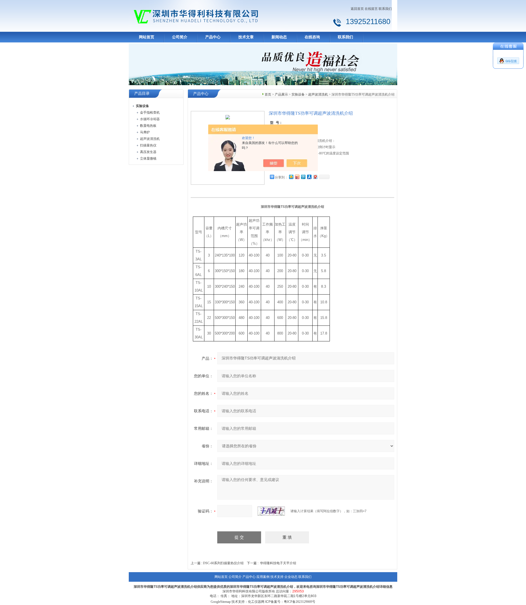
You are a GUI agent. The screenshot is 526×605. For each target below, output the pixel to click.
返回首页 (357, 9)
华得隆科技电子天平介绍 (278, 563)
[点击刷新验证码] (271, 511)
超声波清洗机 (318, 94)
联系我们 (385, 9)
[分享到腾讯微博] (303, 176)
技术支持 (277, 577)
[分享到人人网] (309, 176)
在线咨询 (312, 37)
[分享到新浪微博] (297, 176)
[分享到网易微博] (315, 176)
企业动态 (291, 577)
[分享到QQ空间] (291, 176)
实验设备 (298, 94)
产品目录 (142, 93)
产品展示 (281, 94)
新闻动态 (279, 37)
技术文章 (246, 37)
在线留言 (371, 9)
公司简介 (179, 37)
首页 (268, 94)
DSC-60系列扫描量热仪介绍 (223, 563)
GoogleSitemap (221, 602)
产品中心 (213, 37)
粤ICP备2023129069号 (299, 602)
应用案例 (263, 577)
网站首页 (146, 37)
